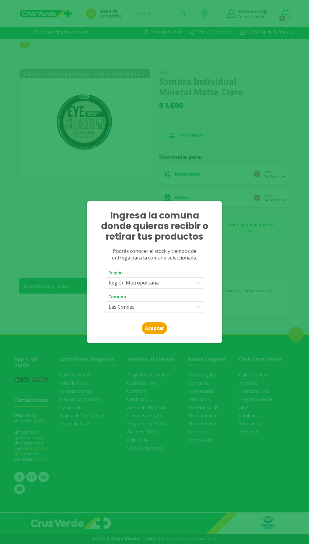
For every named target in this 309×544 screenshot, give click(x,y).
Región (115, 272)
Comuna (117, 297)
